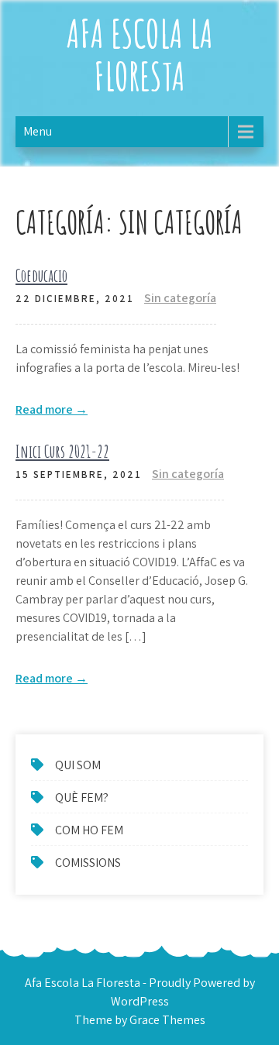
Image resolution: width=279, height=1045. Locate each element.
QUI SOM (78, 765)
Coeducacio (41, 275)
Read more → (52, 409)
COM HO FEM (89, 830)
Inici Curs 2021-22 (62, 451)
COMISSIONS (88, 862)
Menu (37, 131)
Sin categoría (180, 298)
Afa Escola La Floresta (140, 54)
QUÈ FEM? (81, 797)
